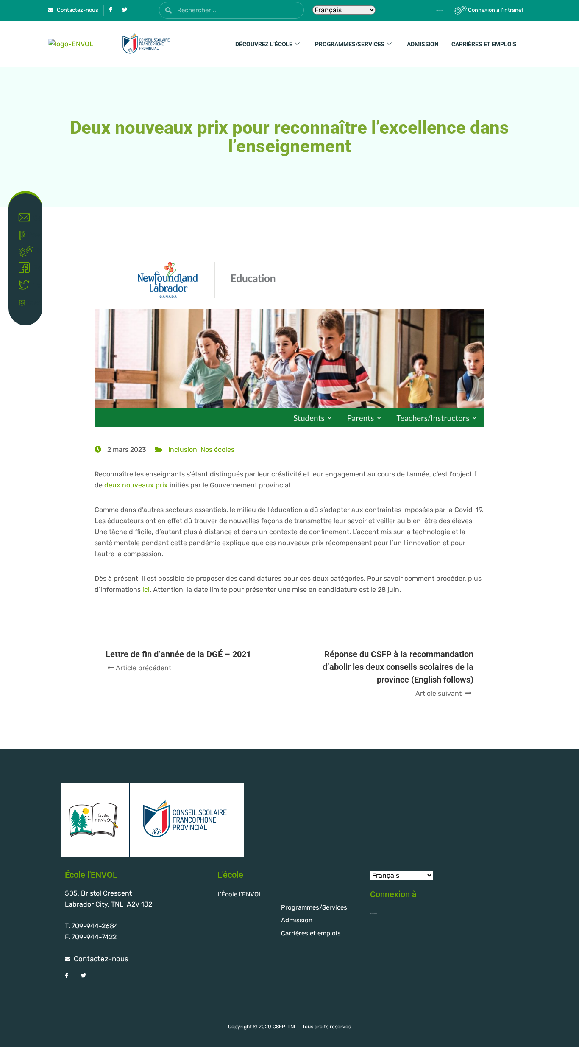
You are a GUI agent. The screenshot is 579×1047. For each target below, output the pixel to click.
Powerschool (30, 235)
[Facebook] (110, 10)
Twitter (34, 285)
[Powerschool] (424, 10)
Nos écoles (217, 449)
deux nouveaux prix (136, 485)
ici (146, 589)
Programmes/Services (349, 44)
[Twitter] (124, 10)
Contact (34, 218)
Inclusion (182, 449)
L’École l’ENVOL (239, 894)
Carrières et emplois (484, 44)
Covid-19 (30, 302)
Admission (423, 44)
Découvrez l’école (263, 44)
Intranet (35, 251)
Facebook (34, 268)
